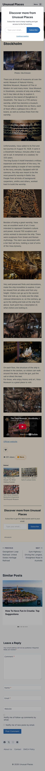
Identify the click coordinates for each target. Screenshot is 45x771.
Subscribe (33, 30)
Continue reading (22, 36)
